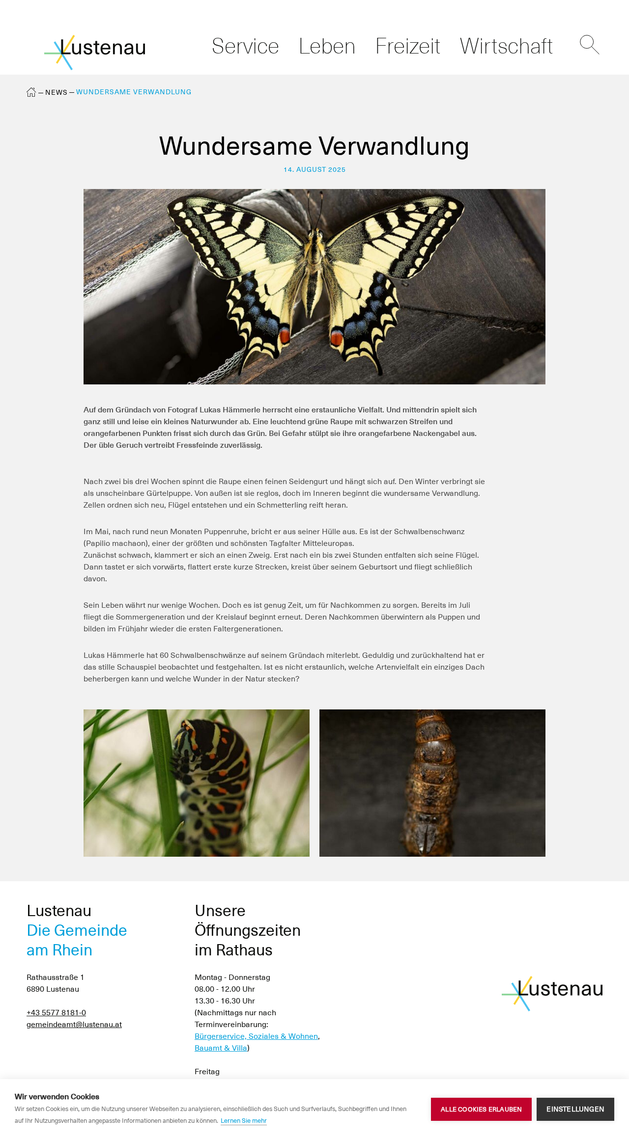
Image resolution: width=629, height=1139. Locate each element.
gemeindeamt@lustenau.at (74, 1024)
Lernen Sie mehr (244, 1120)
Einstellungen (575, 1109)
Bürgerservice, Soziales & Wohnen (256, 1036)
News (56, 92)
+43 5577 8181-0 (56, 1012)
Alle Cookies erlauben (481, 1109)
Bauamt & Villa (221, 1048)
